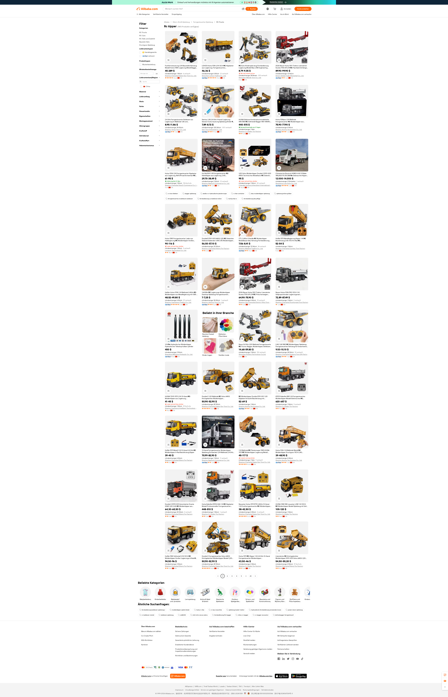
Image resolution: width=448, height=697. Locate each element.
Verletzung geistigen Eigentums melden (257, 649)
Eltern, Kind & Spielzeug (181, 22)
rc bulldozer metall (148, 615)
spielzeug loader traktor (236, 610)
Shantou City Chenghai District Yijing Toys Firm (255, 302)
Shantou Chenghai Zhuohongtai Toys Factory (292, 302)
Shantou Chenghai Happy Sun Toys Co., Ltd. (180, 76)
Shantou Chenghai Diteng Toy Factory (215, 248)
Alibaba (166, 22)
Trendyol (247, 686)
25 (250, 576)
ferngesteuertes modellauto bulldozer (180, 199)
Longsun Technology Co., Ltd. (175, 250)
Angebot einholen (215, 636)
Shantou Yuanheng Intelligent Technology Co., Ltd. (181, 408)
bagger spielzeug (190, 193)
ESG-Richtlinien (146, 640)
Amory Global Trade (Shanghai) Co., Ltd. (290, 76)
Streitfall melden (249, 640)
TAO (240, 686)
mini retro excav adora (200, 615)
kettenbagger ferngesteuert (284, 615)
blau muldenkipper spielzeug (260, 193)
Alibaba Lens (146, 676)
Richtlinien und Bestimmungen (186, 656)
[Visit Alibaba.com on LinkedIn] (283, 658)
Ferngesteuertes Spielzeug (203, 22)
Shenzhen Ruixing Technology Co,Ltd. (252, 354)
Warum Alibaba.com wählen (151, 631)
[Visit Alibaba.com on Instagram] (292, 658)
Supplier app (221, 676)
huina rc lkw (200, 610)
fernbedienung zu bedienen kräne (211, 199)
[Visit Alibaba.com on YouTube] (297, 658)
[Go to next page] (255, 576)
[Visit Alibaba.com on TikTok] (302, 658)
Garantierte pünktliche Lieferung (187, 640)
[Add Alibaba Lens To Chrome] (178, 676)
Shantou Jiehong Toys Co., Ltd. (213, 302)
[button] (243, 8)
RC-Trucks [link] (220, 22)
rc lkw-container (238, 193)
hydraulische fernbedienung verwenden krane (266, 610)
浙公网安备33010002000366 (262, 693)
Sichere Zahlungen (182, 631)
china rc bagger (243, 615)
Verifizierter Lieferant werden (288, 645)
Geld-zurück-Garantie (183, 636)
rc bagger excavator (261, 615)
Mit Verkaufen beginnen (286, 636)
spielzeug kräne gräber (284, 193)
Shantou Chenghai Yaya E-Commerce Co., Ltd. (181, 185)
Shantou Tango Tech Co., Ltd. (175, 129)
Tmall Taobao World (211, 686)
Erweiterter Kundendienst (184, 645)
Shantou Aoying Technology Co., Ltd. (289, 129)
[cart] (275, 9)
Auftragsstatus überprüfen (287, 640)
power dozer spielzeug (295, 610)
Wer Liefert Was (258, 686)
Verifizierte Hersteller (217, 631)
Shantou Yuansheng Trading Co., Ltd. (178, 302)
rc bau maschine (216, 610)
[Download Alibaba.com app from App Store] (282, 676)
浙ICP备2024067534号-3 (283, 693)
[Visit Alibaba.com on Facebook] (278, 658)
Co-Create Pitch (147, 636)
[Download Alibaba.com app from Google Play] (299, 676)
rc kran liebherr (173, 193)
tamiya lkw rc (232, 199)
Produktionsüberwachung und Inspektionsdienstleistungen (186, 650)
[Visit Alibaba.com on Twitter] (288, 658)
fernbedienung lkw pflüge (252, 199)
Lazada (222, 686)
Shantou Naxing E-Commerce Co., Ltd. (215, 183)
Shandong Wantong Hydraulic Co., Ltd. (179, 354)
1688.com (198, 686)
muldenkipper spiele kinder (181, 610)
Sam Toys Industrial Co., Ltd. (212, 129)
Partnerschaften (283, 649)
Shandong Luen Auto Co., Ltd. (286, 183)
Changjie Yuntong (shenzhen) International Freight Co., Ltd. (255, 185)
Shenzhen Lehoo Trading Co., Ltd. (214, 76)
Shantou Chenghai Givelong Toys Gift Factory (292, 354)
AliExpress (188, 686)
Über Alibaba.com (148, 626)
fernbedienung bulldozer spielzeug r (153, 610)
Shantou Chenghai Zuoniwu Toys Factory (290, 248)
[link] (445, 675)
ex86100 (183, 615)
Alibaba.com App (265, 676)
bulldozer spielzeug (167, 615)
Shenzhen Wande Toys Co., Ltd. (250, 77)
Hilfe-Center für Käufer (251, 631)
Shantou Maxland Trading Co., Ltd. (251, 248)
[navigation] (149, 299)
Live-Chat (246, 636)
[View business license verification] (245, 693)
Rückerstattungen (250, 645)
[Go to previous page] (218, 576)
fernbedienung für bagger (222, 615)
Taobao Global (232, 686)
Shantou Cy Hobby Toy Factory (250, 131)
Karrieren (144, 645)
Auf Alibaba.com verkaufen (287, 631)
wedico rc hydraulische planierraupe (215, 193)
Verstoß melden (249, 653)
